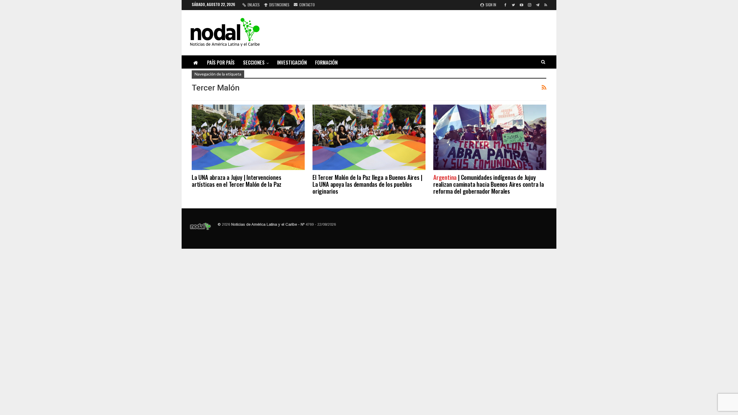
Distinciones (279, 4)
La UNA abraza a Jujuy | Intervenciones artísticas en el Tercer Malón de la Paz (236, 180)
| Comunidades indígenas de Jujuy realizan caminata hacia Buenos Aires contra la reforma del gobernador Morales (488, 184)
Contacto (307, 4)
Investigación (292, 62)
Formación (326, 62)
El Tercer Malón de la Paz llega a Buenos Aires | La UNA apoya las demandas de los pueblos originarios (367, 184)
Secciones (254, 62)
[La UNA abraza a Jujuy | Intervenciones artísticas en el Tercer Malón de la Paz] (248, 137)
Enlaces (254, 4)
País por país (221, 62)
